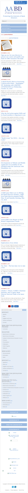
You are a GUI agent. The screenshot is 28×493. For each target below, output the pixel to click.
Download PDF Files (9, 380)
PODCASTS (14, 412)
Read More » (19, 64)
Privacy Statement (14, 490)
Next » (16, 306)
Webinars (5, 348)
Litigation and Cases (7, 318)
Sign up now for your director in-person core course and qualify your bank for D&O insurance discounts (12, 56)
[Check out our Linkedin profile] (15, 487)
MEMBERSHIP (14, 420)
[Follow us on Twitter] (13, 487)
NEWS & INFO (6, 31)
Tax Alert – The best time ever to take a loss (13, 266)
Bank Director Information (8, 336)
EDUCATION (6, 28)
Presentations (6, 342)
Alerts (4, 316)
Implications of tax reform (9, 243)
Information (5, 355)
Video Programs (6, 346)
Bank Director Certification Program (12, 326)
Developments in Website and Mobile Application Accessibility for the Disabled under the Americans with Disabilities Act (13, 165)
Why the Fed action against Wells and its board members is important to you (13, 114)
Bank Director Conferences (9, 334)
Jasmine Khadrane (13, 38)
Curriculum (5, 329)
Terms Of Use (21, 490)
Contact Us (7, 490)
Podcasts (5, 340)
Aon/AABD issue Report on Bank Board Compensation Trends (12, 220)
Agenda (4, 314)
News (4, 357)
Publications (5, 344)
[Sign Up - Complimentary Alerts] (20, 2)
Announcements (6, 353)
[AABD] (14, 14)
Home (2, 34)
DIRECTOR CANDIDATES (14, 424)
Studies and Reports (7, 320)
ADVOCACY (6, 25)
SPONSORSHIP (14, 429)
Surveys (5, 322)
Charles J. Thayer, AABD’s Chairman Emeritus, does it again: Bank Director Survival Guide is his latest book (13, 293)
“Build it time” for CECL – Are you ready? (12, 139)
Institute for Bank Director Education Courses (12, 338)
